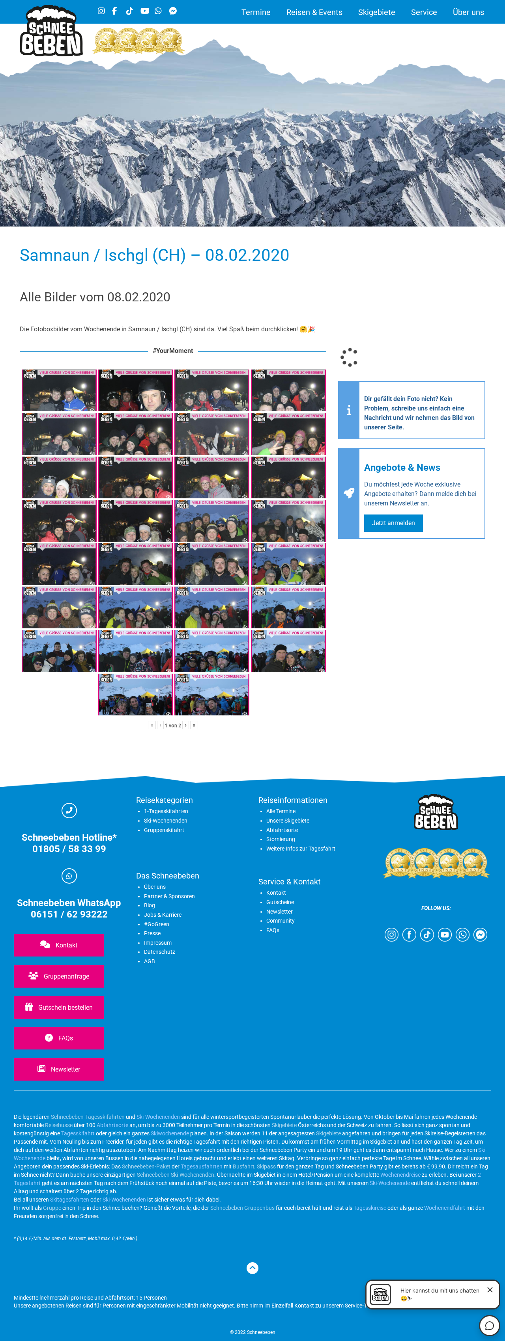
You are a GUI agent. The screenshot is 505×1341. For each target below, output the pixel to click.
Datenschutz (159, 952)
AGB (149, 961)
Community (280, 921)
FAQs (65, 1038)
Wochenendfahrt (444, 1208)
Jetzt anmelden (393, 523)
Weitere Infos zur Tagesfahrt (300, 848)
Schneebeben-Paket (146, 1166)
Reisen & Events (314, 12)
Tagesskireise (370, 1208)
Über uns (468, 12)
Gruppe (52, 1208)
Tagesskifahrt (78, 1133)
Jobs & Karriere (162, 915)
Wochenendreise (400, 1175)
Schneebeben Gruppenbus (242, 1208)
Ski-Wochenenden (165, 820)
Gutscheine (280, 902)
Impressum (158, 943)
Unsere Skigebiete (287, 820)
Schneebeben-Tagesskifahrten (88, 1117)
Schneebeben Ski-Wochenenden (175, 1175)
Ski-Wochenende (390, 1183)
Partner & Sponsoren (169, 896)
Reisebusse (59, 1125)
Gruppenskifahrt (164, 830)
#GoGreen (156, 924)
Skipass (266, 1166)
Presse (152, 933)
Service (424, 12)
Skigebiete (376, 12)
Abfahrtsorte (282, 830)
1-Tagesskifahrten (166, 811)
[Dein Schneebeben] (51, 54)
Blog (149, 905)
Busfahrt (243, 1166)
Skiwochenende (170, 1133)
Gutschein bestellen (65, 1007)
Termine (256, 12)
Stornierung (280, 839)
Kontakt (65, 945)
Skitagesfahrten (69, 1199)
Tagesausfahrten (202, 1166)
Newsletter (64, 1069)
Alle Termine (281, 811)
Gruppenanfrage (65, 976)
